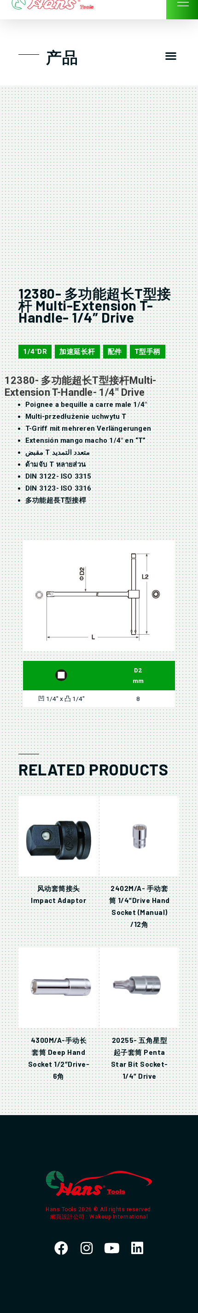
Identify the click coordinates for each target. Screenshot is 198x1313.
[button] (171, 56)
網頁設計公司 (68, 1217)
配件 (115, 351)
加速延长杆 (77, 351)
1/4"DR (35, 351)
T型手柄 (147, 351)
